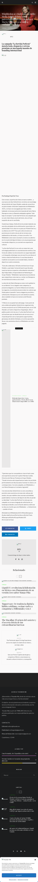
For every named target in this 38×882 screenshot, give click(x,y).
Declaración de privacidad (23, 879)
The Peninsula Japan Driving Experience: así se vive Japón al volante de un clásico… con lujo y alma (19, 642)
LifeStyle (4, 28)
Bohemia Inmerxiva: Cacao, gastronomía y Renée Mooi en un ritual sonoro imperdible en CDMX (23, 399)
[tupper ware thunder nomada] (19, 597)
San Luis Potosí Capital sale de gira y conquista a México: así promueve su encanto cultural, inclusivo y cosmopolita (19, 656)
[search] (34, 775)
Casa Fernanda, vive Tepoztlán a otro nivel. (15, 753)
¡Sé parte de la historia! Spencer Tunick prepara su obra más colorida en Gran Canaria (22, 830)
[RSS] (25, 851)
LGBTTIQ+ (12, 795)
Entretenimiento (16, 395)
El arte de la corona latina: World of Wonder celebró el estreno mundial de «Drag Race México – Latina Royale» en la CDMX (23, 800)
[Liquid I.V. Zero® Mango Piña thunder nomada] (19, 581)
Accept (19, 875)
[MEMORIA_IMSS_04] (5, 818)
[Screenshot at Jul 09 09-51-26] (5, 829)
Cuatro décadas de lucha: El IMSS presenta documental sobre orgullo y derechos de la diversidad (21, 819)
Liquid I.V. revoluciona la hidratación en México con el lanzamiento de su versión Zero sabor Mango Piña (18, 590)
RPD (11, 37)
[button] (35, 860)
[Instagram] (17, 851)
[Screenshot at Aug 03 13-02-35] (5, 798)
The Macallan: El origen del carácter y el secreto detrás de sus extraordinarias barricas (19, 622)
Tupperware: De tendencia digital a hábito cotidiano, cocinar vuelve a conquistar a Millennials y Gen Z (18, 606)
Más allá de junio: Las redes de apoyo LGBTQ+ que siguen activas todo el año (22, 810)
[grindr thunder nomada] (5, 809)
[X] (13, 851)
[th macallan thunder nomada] (19, 613)
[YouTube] (21, 851)
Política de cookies (13, 879)
